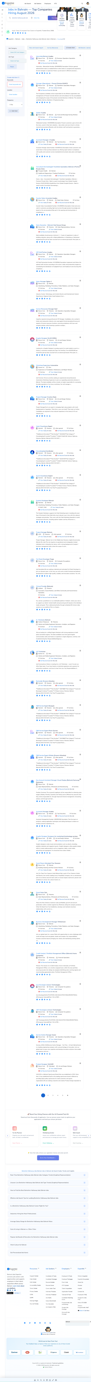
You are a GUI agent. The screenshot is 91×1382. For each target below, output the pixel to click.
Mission (80, 1285)
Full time (42, 61)
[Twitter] (10, 1290)
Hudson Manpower (43, 622)
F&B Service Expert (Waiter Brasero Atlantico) (51, 755)
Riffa (50, 838)
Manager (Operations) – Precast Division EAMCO (52, 83)
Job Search (28, 3)
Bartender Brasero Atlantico (45, 681)
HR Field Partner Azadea (44, 252)
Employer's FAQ (82, 1294)
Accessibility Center (35, 1285)
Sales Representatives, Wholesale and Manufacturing (53, 787)
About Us (80, 1282)
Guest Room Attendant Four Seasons (48, 863)
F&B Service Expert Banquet (45, 706)
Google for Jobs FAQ (82, 1298)
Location (9, 90)
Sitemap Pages (34, 1301)
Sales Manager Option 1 (44, 282)
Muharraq (51, 957)
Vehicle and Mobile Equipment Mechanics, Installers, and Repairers (56, 624)
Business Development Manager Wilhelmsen (51, 922)
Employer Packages (67, 1279)
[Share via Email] (23, 33)
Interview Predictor (51, 1294)
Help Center (33, 1279)
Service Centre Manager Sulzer (46, 1035)
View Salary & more (56, 61)
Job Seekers (37, 3)
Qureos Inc (41, 367)
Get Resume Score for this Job (48, 63)
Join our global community (62, 23)
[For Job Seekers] (2, 21)
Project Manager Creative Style (46, 397)
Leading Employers (72, 20)
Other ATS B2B (82, 1302)
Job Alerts (48, 1298)
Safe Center (33, 1282)
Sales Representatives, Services (66, 227)
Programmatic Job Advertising (67, 1303)
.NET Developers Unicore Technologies (48, 1010)
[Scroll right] (88, 1135)
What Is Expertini (82, 1276)
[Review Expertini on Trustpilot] (40, 1352)
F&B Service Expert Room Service (47, 731)
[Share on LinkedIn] (18, 33)
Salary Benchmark (51, 1301)
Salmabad (51, 1066)
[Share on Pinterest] (20, 33)
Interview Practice (51, 1291)
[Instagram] (13, 1290)
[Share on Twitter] (15, 33)
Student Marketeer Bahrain (45, 501)
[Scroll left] (7, 1135)
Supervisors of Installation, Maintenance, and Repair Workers (55, 370)
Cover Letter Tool (50, 1288)
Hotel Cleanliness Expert (44, 426)
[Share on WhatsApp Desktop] (25, 33)
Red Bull (40, 502)
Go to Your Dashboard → (48, 1158)
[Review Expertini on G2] (27, 1352)
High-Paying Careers (72, 24)
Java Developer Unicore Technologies (48, 985)
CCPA (31, 1294)
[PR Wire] (2, 35)
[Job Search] (82, 3)
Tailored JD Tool (66, 1294)
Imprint (80, 1288)
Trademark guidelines (57, 1363)
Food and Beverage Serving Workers (67, 115)
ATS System (65, 1285)
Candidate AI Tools (51, 1276)
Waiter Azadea (41, 113)
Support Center (34, 1276)
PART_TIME (43, 507)
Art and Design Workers (64, 340)
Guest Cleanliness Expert (44, 476)
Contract (42, 627)
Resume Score (50, 1285)
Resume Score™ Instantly (81, 23)
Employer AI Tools (67, 1276)
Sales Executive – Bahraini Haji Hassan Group (51, 225)
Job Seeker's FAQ (50, 1307)
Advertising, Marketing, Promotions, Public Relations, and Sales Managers (58, 286)
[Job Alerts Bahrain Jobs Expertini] (44, 1380)
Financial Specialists (63, 957)
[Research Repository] (2, 31)
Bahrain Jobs (45, 1334)
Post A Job (65, 1282)
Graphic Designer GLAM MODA (46, 338)
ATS (55, 3)
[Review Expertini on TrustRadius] (80, 1352)
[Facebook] (8, 1290)
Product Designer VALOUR (44, 1064)
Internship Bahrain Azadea (44, 56)
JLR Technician (40, 652)
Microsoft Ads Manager (66, 1313)
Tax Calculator (50, 1304)
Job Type (11, 57)
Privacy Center (34, 1291)
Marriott (40, 428)
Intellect (40, 588)
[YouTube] (15, 1290)
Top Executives (61, 142)
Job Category (13, 48)
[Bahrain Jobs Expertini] (10, 3)
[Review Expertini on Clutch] (66, 1352)
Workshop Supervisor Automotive (47, 365)
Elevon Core (41, 58)
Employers (48, 3)
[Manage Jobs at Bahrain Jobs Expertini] (56, 1380)
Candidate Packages (51, 1279)
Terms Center (33, 1288)
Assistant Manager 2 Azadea (45, 140)
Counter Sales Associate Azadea (46, 198)
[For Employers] (2, 24)
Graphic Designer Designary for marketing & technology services (57, 836)
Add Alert (14, 111)
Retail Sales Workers (63, 200)
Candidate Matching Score (67, 1298)
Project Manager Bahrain (44, 532)
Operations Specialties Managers (66, 85)
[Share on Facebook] (13, 33)
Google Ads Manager (65, 1308)
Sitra (49, 367)
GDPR (31, 1298)
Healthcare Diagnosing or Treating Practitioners (51, 173)
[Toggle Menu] (2, 10)
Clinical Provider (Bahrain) (44, 586)
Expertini (81, 1269)
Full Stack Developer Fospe (45, 559)
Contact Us (81, 1291)
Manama (51, 227)
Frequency (10, 100)
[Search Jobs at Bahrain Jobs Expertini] (41, 1380)
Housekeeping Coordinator (44, 451)
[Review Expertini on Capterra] (53, 1352)
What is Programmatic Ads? (83, 1306)
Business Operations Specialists (66, 58)
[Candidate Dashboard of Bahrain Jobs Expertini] (38, 1380)
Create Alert (71, 48)
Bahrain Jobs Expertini (14, 1274)
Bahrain (51, 58)
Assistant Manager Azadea (45, 812)
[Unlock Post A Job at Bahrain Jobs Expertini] (53, 1380)
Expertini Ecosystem (83, 1279)
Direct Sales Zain (41, 893)
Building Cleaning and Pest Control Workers (50, 867)
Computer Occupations (63, 561)
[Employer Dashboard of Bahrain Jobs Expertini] (47, 1380)
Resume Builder (50, 1282)
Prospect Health (42, 171)
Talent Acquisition (67, 1288)
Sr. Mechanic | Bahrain (43, 620)
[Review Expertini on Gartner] (14, 1352)
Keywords (10, 80)
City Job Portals (34, 1304)
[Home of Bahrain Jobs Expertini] (35, 1380)
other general (59, 428)
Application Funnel (67, 1291)
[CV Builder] (2, 28)
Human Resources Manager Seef (46, 309)
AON (39, 534)
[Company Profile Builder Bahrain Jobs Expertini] (50, 1380)
